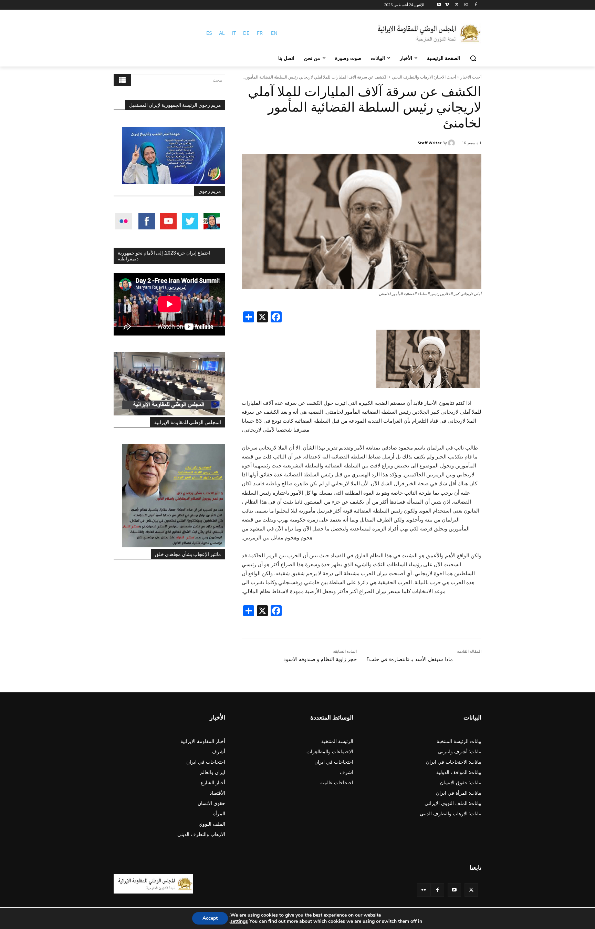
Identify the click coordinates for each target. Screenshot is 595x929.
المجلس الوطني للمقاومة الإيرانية (187, 422)
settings (239, 921)
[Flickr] (423, 890)
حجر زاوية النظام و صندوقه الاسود (320, 659)
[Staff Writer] (452, 143)
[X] (457, 5)
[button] (473, 58)
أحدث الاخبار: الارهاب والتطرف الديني (424, 77)
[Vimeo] (447, 5)
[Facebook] (476, 5)
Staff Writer (429, 142)
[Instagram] (466, 5)
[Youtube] (439, 5)
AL (222, 33)
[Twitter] (471, 890)
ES (209, 33)
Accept (210, 918)
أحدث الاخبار (470, 77)
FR (260, 33)
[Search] (122, 80)
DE (246, 33)
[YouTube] (454, 890)
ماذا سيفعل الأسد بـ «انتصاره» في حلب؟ (409, 659)
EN (274, 33)
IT (234, 33)
